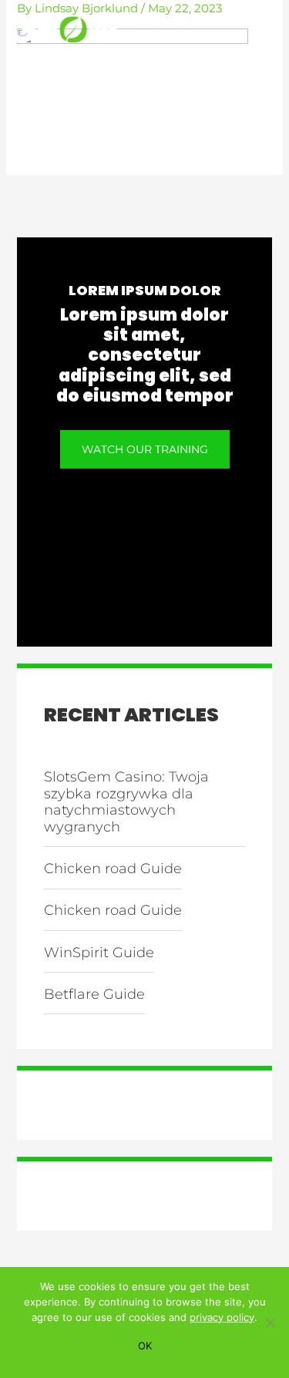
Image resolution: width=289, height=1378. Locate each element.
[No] (269, 1322)
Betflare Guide (94, 994)
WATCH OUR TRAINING (145, 449)
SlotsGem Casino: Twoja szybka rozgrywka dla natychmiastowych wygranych (126, 801)
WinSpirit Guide (99, 952)
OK (145, 1345)
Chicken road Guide (113, 868)
